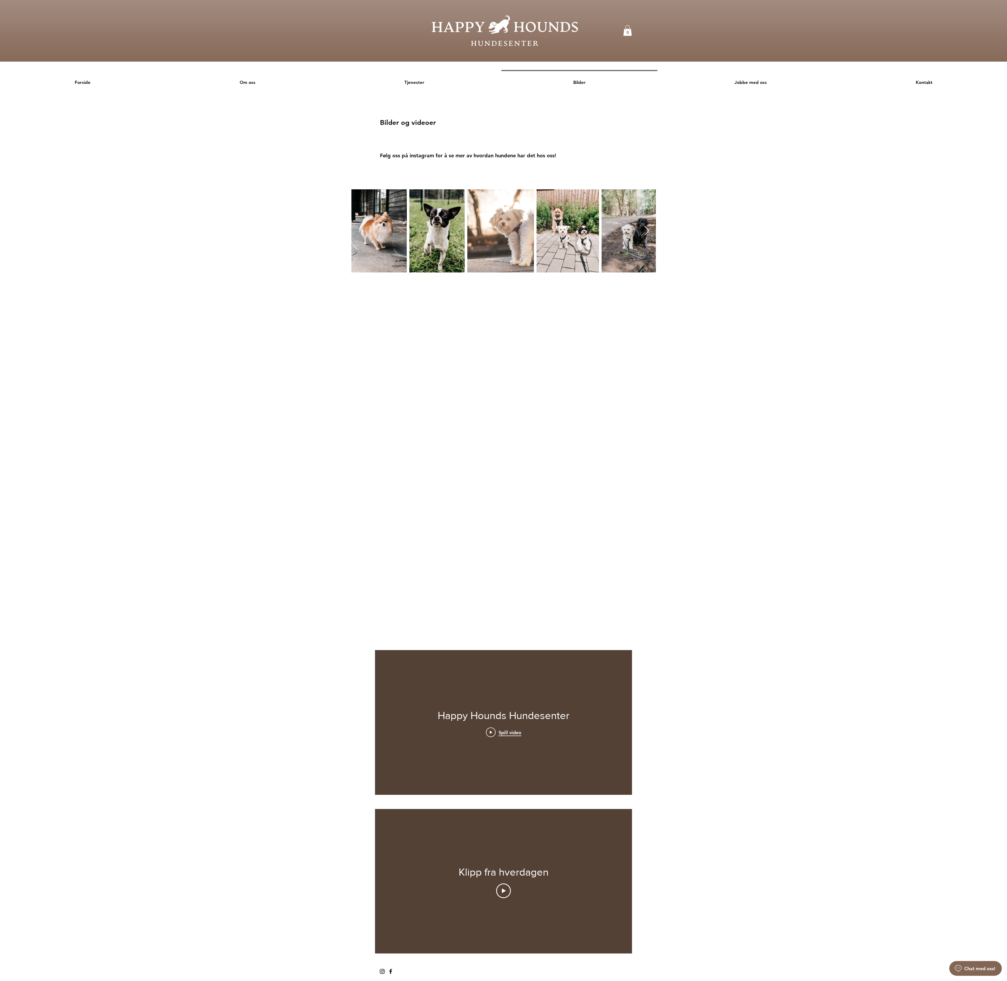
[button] (627, 30)
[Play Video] (503, 890)
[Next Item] (647, 231)
